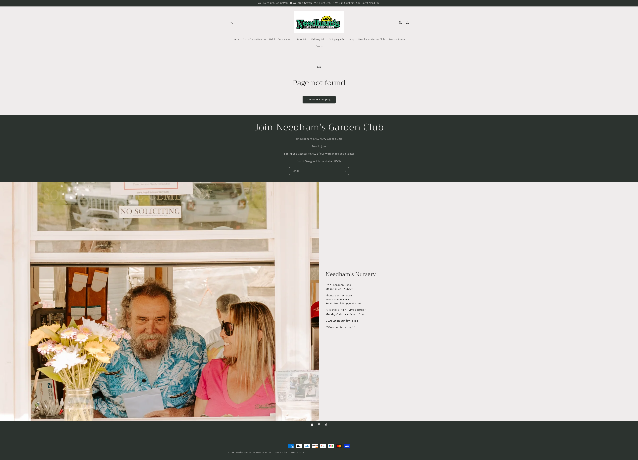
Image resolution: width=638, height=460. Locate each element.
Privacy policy (281, 452)
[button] (231, 22)
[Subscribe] (345, 171)
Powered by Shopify (262, 452)
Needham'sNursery (244, 452)
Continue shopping (319, 99)
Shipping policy (297, 452)
